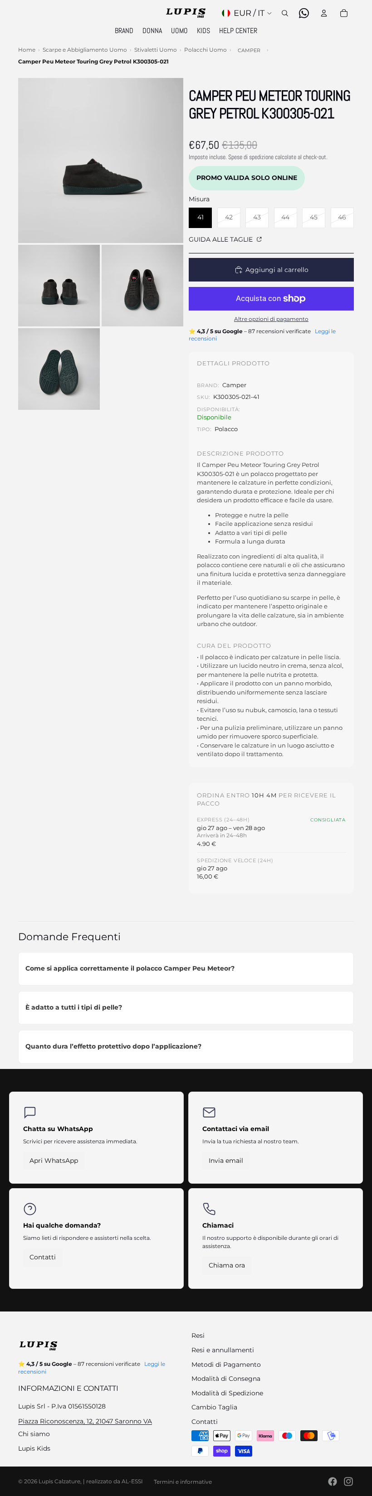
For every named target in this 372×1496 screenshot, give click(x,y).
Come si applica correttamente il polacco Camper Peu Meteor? (130, 968)
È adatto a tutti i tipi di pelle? (73, 1007)
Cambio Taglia (214, 1407)
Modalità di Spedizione (227, 1393)
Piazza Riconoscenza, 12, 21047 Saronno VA (85, 1421)
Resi (198, 1335)
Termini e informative (183, 1481)
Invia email (226, 1160)
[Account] (324, 13)
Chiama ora (227, 1265)
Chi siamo (34, 1434)
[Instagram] (348, 1481)
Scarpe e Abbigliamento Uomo (85, 49)
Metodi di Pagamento (226, 1364)
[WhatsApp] (304, 13)
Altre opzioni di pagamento (271, 319)
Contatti (42, 1257)
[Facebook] (332, 1481)
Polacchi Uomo (205, 49)
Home (26, 49)
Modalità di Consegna (225, 1379)
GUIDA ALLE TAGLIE (222, 239)
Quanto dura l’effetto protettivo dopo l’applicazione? (113, 1046)
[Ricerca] (285, 13)
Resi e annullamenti (222, 1350)
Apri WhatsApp (53, 1160)
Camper (249, 50)
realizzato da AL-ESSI (114, 1481)
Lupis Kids (34, 1448)
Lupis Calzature (59, 1481)
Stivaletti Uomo (155, 49)
